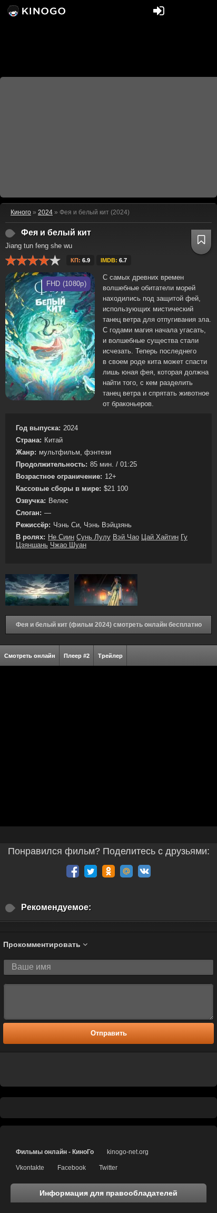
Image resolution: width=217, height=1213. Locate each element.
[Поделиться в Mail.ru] (126, 871)
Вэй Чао (126, 537)
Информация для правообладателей (108, 1193)
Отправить (109, 1033)
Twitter (108, 1167)
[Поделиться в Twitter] (90, 871)
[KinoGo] (35, 10)
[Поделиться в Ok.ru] (108, 871)
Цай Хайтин (160, 537)
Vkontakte (30, 1167)
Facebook (71, 1167)
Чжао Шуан (68, 545)
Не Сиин (61, 537)
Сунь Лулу (93, 537)
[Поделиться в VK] (144, 871)
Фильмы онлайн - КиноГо (55, 1152)
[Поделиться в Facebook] (72, 871)
